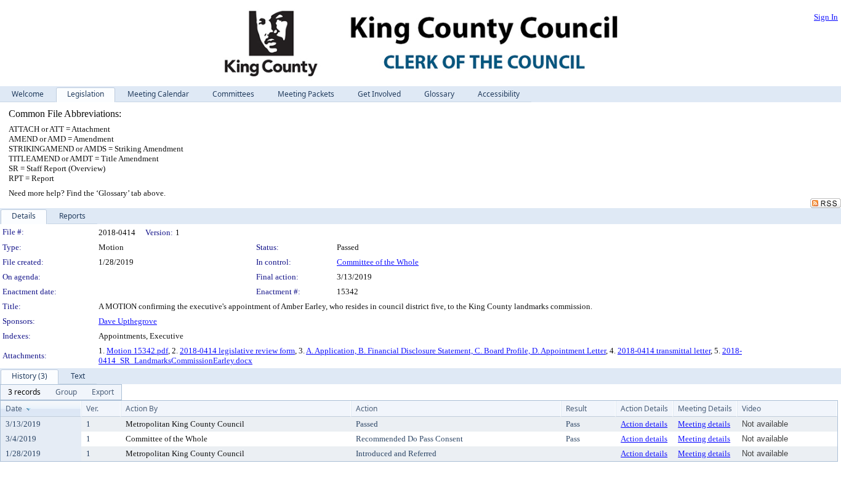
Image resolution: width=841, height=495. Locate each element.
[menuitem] (24, 392)
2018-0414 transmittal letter (664, 350)
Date (14, 408)
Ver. (92, 408)
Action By (142, 408)
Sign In (826, 17)
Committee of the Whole (378, 262)
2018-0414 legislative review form (237, 350)
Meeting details (704, 424)
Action (366, 408)
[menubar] (61, 392)
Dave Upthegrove (128, 321)
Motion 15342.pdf (137, 350)
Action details (644, 424)
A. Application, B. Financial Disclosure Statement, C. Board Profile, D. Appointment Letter (456, 350)
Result (576, 408)
